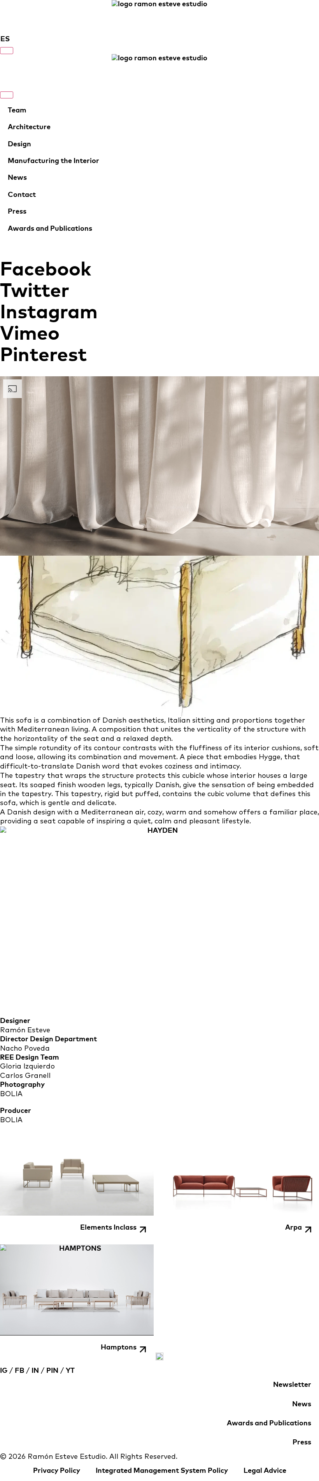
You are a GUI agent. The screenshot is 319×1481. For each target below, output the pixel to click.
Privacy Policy (56, 1470)
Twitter (34, 291)
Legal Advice (265, 1470)
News (17, 177)
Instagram (49, 312)
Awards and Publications (50, 228)
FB (19, 1370)
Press (17, 211)
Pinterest (43, 355)
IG (3, 1370)
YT (70, 1370)
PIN (52, 1370)
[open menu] (6, 50)
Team (17, 110)
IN (35, 1370)
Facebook (45, 269)
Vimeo (30, 334)
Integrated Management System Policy (162, 1470)
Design (19, 144)
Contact (22, 194)
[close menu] (6, 94)
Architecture (29, 127)
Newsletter (292, 1384)
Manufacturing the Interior (53, 161)
